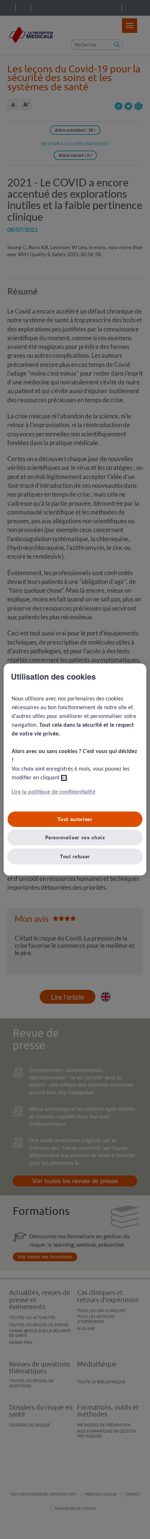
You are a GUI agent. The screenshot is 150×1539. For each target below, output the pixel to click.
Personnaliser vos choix (75, 837)
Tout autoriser (75, 819)
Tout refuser (75, 856)
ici (64, 778)
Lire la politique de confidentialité (53, 792)
